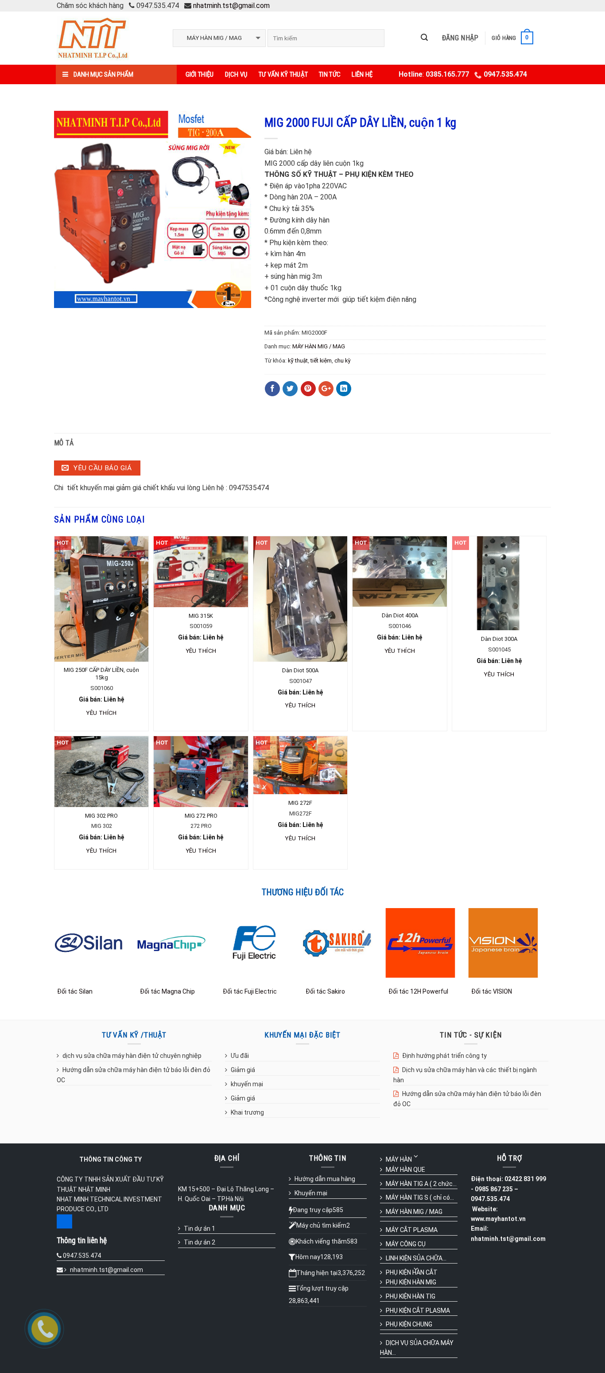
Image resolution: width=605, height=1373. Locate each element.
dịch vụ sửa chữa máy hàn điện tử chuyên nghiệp (132, 1055)
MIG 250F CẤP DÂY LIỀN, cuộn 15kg (101, 674)
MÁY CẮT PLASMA (412, 1229)
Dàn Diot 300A (499, 639)
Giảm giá (243, 1069)
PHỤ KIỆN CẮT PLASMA (418, 1310)
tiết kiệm (321, 360)
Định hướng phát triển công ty (444, 1055)
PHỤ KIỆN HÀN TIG (410, 1296)
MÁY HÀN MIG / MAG (318, 346)
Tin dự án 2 (199, 1242)
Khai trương (247, 1112)
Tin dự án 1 (199, 1228)
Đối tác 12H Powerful (418, 991)
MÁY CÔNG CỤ (406, 1244)
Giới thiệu (200, 74)
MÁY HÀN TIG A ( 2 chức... (421, 1183)
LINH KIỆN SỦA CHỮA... (416, 1258)
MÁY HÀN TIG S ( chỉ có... (420, 1197)
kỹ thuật (298, 360)
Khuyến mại (311, 1193)
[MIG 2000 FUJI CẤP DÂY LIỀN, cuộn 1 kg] (152, 208)
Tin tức (330, 74)
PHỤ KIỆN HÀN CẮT (412, 1272)
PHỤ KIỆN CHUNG (409, 1324)
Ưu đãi (240, 1055)
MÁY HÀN (399, 1159)
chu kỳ (342, 360)
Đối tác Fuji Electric (250, 991)
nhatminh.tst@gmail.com (231, 5)
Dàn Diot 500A (300, 670)
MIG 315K (201, 615)
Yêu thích (101, 712)
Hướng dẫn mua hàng (325, 1178)
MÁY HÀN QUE (405, 1169)
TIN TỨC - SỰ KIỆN (470, 1034)
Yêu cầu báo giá (102, 468)
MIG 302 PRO (101, 815)
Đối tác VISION (491, 991)
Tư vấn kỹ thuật (283, 74)
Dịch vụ (236, 74)
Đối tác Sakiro (325, 991)
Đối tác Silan (75, 991)
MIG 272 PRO (201, 815)
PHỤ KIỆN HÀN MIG (411, 1282)
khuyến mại (247, 1084)
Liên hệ (362, 74)
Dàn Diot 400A (400, 615)
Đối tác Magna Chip (167, 991)
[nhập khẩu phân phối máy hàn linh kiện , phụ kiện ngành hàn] (108, 38)
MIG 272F (300, 803)
